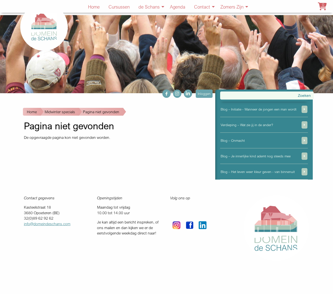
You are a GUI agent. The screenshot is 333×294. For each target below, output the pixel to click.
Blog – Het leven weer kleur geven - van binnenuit (258, 172)
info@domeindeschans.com (47, 223)
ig (174, 92)
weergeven (304, 109)
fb (164, 92)
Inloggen (204, 93)
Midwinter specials (60, 111)
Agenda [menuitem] (177, 7)
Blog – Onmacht (233, 140)
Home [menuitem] (94, 7)
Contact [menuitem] (202, 7)
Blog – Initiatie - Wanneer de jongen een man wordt (258, 109)
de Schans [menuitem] (149, 7)
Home (32, 111)
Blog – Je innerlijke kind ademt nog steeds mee (256, 156)
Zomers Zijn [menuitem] (232, 7)
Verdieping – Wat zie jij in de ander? (247, 125)
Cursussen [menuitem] (119, 7)
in (185, 92)
